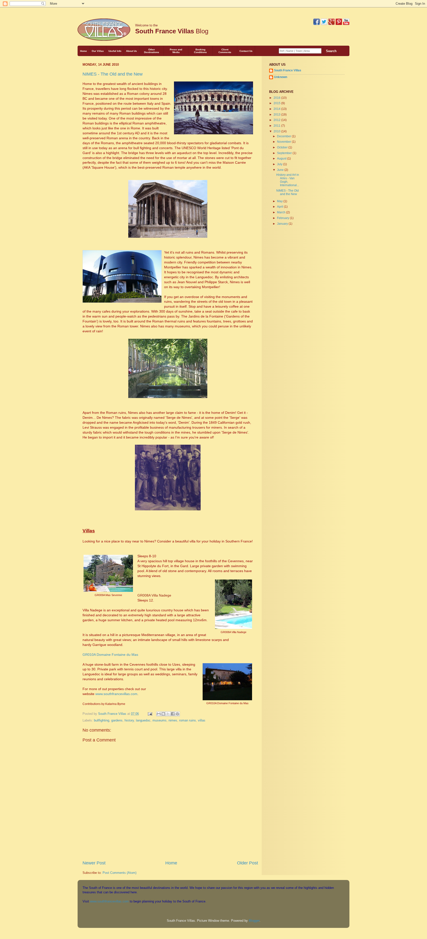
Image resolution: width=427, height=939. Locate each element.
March (281, 212)
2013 (277, 114)
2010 (277, 131)
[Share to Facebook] (172, 713)
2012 (277, 119)
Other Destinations (151, 51)
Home (83, 51)
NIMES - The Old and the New (113, 74)
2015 (277, 103)
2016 (277, 97)
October (282, 147)
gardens (117, 720)
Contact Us (246, 51)
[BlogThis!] (163, 713)
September (285, 153)
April (280, 206)
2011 (277, 125)
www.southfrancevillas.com (116, 694)
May (280, 201)
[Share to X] (168, 713)
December (284, 136)
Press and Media (176, 51)
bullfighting (101, 720)
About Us (131, 51)
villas (201, 720)
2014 (277, 108)
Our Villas (98, 51)
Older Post (247, 862)
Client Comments (224, 51)
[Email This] (158, 713)
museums (159, 720)
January (283, 223)
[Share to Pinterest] (177, 713)
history (129, 720)
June (280, 169)
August (282, 158)
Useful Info (114, 51)
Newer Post (94, 862)
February (283, 218)
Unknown (280, 77)
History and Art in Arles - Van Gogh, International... (287, 180)
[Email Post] (149, 714)
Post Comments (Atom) (119, 873)
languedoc (143, 720)
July (280, 164)
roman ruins (187, 720)
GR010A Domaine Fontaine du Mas (110, 655)
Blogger (254, 920)
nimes (173, 720)
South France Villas (287, 70)
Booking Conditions (200, 51)
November (284, 141)
